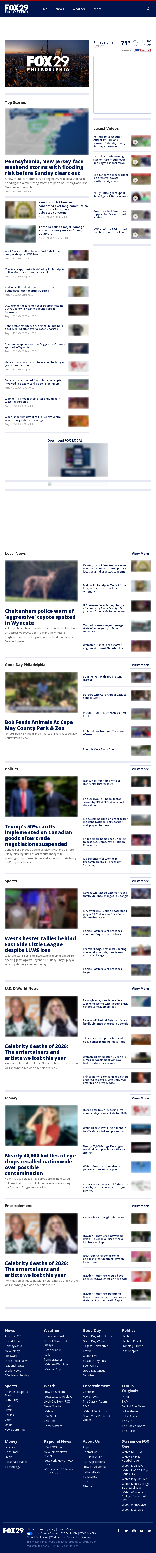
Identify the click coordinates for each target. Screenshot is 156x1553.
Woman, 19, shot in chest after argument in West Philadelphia (32, 400)
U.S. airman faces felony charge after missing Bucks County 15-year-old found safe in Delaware (34, 309)
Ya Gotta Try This (94, 1361)
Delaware (11, 1356)
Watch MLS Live (132, 1509)
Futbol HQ (11, 1400)
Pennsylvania (13, 1346)
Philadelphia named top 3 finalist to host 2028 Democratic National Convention (104, 842)
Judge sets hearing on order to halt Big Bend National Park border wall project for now (105, 822)
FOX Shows (90, 1396)
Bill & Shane (130, 1411)
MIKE (125, 1396)
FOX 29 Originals (130, 1388)
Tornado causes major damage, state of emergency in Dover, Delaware (62, 230)
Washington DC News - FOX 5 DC (58, 1471)
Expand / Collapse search (148, 9)
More (98, 9)
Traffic (87, 1351)
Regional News (57, 1441)
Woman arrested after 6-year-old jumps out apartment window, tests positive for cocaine (104, 1060)
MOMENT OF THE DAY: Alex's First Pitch (104, 714)
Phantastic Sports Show (16, 1393)
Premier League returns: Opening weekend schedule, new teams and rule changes (105, 952)
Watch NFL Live (132, 1452)
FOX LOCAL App (54, 1447)
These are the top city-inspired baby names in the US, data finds (104, 1040)
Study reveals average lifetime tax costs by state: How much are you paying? (105, 1188)
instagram (134, 1531)
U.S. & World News (21, 988)
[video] (141, 141)
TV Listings (90, 1476)
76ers (8, 1420)
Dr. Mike (88, 1375)
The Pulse (128, 1431)
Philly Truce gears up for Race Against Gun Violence (110, 194)
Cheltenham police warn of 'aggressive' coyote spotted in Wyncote (35, 345)
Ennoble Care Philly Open (99, 749)
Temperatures (53, 1359)
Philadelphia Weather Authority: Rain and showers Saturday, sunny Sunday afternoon (109, 141)
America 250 (13, 1336)
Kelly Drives (129, 1416)
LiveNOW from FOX (57, 1401)
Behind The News (133, 1406)
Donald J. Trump (132, 1346)
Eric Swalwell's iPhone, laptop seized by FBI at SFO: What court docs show (103, 802)
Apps (86, 1447)
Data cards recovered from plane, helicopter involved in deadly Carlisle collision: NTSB (34, 381)
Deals (8, 1457)
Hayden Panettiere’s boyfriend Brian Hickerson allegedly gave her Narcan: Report (103, 1239)
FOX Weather (52, 1350)
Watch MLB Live (132, 1465)
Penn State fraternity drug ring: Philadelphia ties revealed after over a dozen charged (34, 327)
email (149, 1531)
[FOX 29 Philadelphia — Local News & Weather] (18, 9)
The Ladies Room (133, 1426)
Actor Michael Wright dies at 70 (103, 1217)
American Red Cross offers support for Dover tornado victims (110, 214)
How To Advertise (94, 1467)
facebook (118, 1531)
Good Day (92, 1330)
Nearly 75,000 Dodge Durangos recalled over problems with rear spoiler (104, 1149)
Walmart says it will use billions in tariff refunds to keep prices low (104, 1129)
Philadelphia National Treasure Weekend (103, 732)
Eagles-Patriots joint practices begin (102, 970)
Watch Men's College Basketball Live (136, 1485)
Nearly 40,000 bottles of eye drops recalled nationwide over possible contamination (40, 1164)
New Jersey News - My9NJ (56, 1454)
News (10, 1330)
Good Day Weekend (96, 1341)
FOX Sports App (15, 1429)
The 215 (127, 1421)
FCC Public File (92, 1457)
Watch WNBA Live (134, 1505)
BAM (125, 1401)
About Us (91, 1441)
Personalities (91, 1471)
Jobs (86, 1481)
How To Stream (54, 1392)
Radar (48, 1354)
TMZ (86, 1406)
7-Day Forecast (54, 1336)
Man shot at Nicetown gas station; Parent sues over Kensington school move (110, 160)
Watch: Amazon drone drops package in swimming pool (101, 1167)
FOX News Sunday (17, 1375)
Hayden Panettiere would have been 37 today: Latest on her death (105, 1277)
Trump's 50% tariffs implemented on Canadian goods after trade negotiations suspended (38, 835)
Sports (11, 880)
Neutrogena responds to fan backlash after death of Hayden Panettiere (103, 1259)
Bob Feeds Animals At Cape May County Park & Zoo (39, 725)
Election (127, 1336)
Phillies (9, 1415)
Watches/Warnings (56, 1364)
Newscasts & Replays (58, 1396)
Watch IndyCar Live (134, 1479)
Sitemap (88, 1486)
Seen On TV (90, 1365)
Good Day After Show (97, 1336)
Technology (12, 1467)
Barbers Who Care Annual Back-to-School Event (105, 696)
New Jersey (12, 1351)
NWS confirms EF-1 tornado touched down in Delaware (110, 230)
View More (140, 553)
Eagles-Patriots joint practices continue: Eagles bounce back (102, 932)
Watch (49, 1385)
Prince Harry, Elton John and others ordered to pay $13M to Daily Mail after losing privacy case (105, 1080)
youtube (142, 1531)
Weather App (52, 1369)
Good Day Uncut (94, 1370)
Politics (11, 768)
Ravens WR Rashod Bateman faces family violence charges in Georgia (105, 894)
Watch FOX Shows (95, 1411)
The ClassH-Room (95, 1401)
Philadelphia (103, 42)
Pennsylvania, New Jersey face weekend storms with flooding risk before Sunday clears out (44, 167)
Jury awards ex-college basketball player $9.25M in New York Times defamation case (105, 914)
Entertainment (18, 1205)
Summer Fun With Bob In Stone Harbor (102, 678)
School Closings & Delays (56, 1343)
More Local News (16, 1361)
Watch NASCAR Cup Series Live (135, 1472)
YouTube (50, 1421)
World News (13, 1370)
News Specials (53, 1406)
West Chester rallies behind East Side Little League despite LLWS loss (32, 252)
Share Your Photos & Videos (97, 1418)
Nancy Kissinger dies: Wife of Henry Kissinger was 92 (101, 782)
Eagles (9, 1405)
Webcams (50, 1411)
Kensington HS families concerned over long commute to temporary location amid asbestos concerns (63, 207)
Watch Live (90, 1356)
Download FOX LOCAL (65, 440)
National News (14, 1365)
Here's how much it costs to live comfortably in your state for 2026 (35, 363)
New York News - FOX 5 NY (58, 1462)
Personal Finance (16, 1462)
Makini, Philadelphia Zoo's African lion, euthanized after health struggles (30, 289)
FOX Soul (50, 1416)
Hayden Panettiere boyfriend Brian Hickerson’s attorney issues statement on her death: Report (104, 1297)
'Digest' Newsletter (95, 1346)
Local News (15, 553)
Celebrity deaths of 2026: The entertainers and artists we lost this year (36, 1052)
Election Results (132, 1341)
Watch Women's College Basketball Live (134, 1496)
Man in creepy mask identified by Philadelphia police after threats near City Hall (35, 270)
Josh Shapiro (130, 1351)
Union (9, 1425)
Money (11, 1097)
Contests (89, 1392)
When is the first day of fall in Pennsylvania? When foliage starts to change (33, 418)
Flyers (9, 1410)
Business (11, 1447)
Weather (52, 1330)
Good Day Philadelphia (25, 664)
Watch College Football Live (131, 1458)
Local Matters (53, 1426)
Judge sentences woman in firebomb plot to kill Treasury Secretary (102, 862)
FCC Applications (94, 1462)
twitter (126, 1531)
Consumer (11, 1452)
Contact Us (90, 1452)
